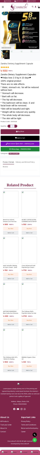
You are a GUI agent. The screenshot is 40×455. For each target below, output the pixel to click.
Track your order (6, 425)
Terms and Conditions (28, 425)
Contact (3, 431)
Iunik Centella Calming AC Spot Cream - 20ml (10, 266)
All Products (4, 421)
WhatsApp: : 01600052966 (21, 149)
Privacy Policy (25, 421)
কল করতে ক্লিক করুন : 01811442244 (21, 143)
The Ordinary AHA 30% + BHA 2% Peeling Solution (10, 359)
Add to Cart (21, 138)
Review (5, 166)
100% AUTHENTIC (32, 1)
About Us (3, 428)
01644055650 (8, 1)
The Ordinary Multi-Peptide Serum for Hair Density (29, 313)
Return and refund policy (29, 428)
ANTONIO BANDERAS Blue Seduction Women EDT (10, 313)
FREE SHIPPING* (19, 1)
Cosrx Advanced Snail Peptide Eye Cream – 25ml (28, 267)
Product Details (8, 162)
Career (23, 431)
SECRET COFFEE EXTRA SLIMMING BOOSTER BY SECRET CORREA (29, 221)
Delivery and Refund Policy (25, 162)
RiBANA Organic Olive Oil (28, 358)
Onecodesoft (24, 443)
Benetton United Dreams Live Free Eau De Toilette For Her (9, 221)
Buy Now (21, 131)
